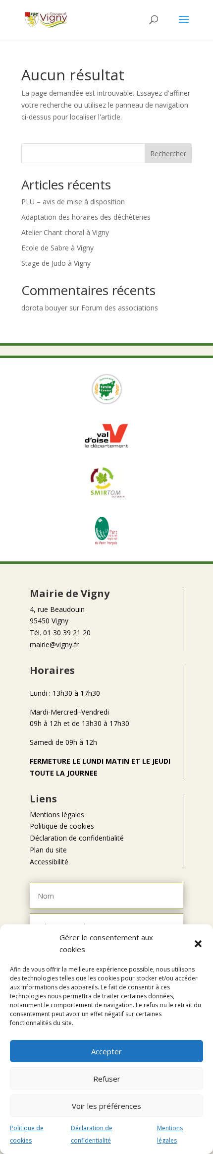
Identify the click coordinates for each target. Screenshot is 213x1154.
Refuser (106, 1079)
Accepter (106, 1051)
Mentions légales (57, 814)
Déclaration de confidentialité (77, 838)
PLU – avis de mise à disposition (73, 201)
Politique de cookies (62, 826)
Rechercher (168, 153)
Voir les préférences (106, 1106)
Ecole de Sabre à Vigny (57, 247)
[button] (198, 944)
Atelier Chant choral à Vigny (65, 232)
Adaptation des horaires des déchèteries (86, 217)
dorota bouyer (44, 307)
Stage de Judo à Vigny (56, 263)
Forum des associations (119, 307)
